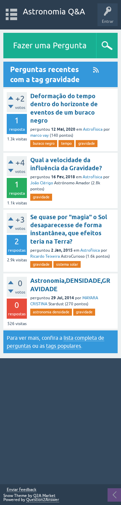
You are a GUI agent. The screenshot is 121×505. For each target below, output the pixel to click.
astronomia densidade (51, 312)
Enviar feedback (21, 490)
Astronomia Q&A (54, 11)
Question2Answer (42, 499)
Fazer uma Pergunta (50, 45)
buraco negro (43, 143)
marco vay (39, 135)
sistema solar (67, 264)
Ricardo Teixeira (45, 256)
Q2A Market (44, 495)
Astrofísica (93, 129)
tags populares (63, 346)
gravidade (86, 143)
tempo (66, 143)
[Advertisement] (60, 421)
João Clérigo (41, 183)
